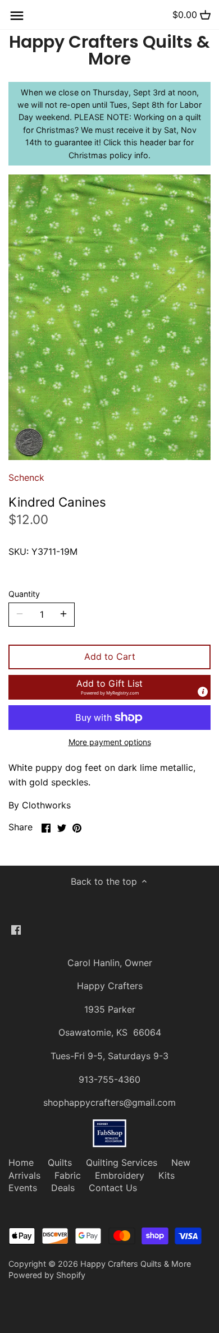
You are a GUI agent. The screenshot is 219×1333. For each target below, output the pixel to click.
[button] (109, 687)
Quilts (60, 1162)
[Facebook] (16, 929)
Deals (63, 1187)
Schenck (26, 477)
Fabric (67, 1175)
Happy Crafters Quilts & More (109, 50)
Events (22, 1187)
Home (21, 1162)
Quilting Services (121, 1162)
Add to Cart (109, 656)
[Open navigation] (16, 15)
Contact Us (113, 1187)
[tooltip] (203, 692)
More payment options (110, 742)
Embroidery (119, 1175)
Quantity (24, 594)
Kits (166, 1175)
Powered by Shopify (46, 1275)
